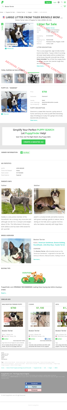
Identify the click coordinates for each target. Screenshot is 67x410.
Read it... (3, 293)
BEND (36, 12)
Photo (5, 114)
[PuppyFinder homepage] (2, 2)
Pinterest (34, 390)
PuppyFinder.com (6, 374)
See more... (37, 259)
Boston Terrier (21, 12)
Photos (10, 48)
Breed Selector (14, 376)
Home (1, 12)
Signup (48, 2)
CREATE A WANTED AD (33, 142)
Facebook (34, 383)
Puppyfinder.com (5, 375)
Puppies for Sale (10, 12)
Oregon (30, 12)
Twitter (34, 387)
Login (54, 2)
